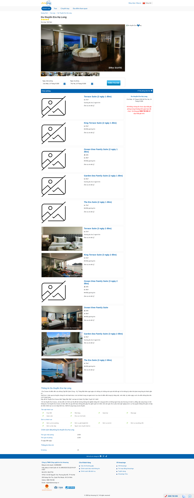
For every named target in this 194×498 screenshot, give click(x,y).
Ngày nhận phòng (48, 81)
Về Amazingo (122, 466)
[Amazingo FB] (100, 456)
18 (78, 450)
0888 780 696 (173, 496)
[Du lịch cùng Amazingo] (46, 3)
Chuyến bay (65, 8)
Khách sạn (46, 8)
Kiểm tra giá (113, 83)
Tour (55, 8)
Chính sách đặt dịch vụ (88, 471)
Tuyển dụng (122, 471)
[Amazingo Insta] (103, 456)
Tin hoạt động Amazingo (126, 468)
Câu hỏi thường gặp (87, 466)
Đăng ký (138, 3)
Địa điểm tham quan (80, 8)
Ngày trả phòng (74, 81)
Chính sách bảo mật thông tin (90, 468)
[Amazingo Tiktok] (106, 456)
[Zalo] (185, 496)
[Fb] (190, 496)
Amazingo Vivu (123, 474)
